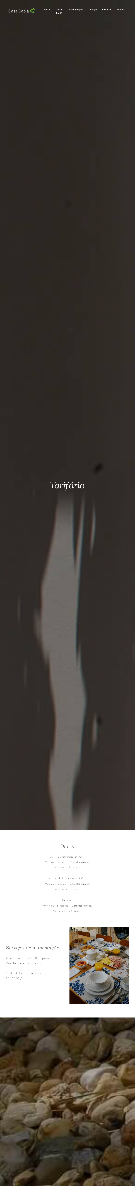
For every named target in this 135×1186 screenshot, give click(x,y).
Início (47, 9)
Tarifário (106, 9)
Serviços (92, 9)
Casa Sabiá (59, 11)
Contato (120, 9)
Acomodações (75, 9)
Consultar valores (79, 862)
